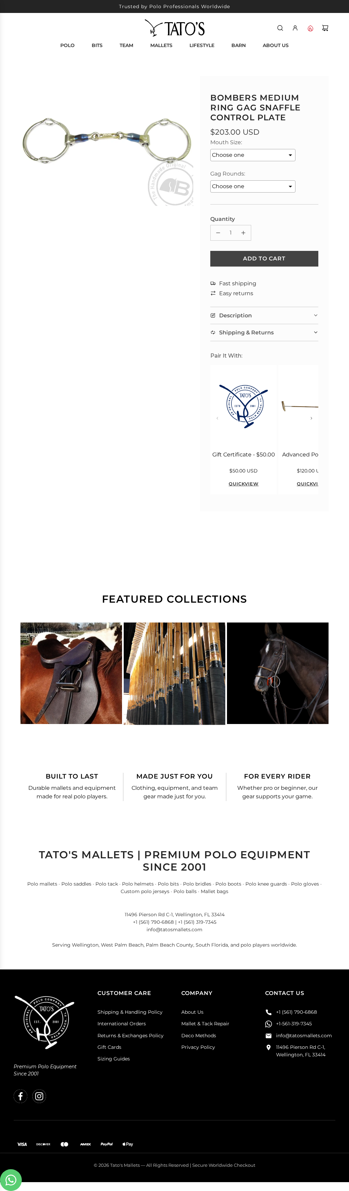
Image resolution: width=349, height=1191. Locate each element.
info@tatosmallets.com (304, 1035)
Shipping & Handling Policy (130, 1012)
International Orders (121, 1024)
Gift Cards (109, 1047)
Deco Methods (198, 1035)
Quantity (222, 219)
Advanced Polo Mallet (311, 454)
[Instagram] (39, 1096)
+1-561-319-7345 (294, 1024)
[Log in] (295, 27)
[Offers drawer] (310, 27)
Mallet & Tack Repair (205, 1024)
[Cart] (325, 27)
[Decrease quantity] (218, 232)
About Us (192, 1012)
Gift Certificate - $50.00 (243, 454)
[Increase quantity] (243, 232)
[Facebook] (20, 1096)
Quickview (244, 483)
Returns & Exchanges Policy (130, 1035)
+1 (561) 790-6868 (296, 1012)
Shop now (71, 692)
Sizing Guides (113, 1059)
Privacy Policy (198, 1047)
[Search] (280, 27)
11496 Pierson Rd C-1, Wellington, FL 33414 (300, 1051)
